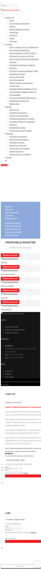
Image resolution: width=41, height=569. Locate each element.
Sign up (33, 532)
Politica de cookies (12, 333)
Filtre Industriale (11, 218)
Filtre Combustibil (11, 212)
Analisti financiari (16, 151)
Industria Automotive (18, 113)
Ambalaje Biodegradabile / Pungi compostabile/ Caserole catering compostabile (23, 92)
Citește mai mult (10, 255)
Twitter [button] (22, 460)
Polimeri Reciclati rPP (13, 223)
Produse (8, 44)
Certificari (13, 35)
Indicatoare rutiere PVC (19, 101)
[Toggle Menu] (2, 13)
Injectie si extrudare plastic (20, 131)
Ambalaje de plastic (17, 128)
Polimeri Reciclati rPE (13, 226)
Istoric (11, 21)
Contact (8, 157)
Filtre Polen (9, 215)
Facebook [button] (10, 460)
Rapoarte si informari (18, 146)
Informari (13, 41)
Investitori (9, 134)
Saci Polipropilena (16, 80)
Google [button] (16, 460)
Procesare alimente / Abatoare (22, 122)
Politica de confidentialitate (15, 330)
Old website (9, 377)
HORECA (13, 125)
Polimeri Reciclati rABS (13, 232)
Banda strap (14, 104)
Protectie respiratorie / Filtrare (21, 119)
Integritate (13, 32)
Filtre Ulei (8, 209)
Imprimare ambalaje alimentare (22, 98)
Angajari (8, 374)
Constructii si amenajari (18, 116)
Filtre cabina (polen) (8, 274)
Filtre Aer (8, 206)
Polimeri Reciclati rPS (13, 229)
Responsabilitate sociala (19, 29)
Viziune (12, 27)
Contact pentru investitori (20, 154)
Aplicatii (8, 107)
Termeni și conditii (11, 327)
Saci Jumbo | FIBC (16, 77)
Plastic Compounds (12, 235)
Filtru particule (6, 309)
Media (11, 38)
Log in (25, 473)
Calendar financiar (17, 143)
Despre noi (9, 18)
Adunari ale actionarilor (19, 140)
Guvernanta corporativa (19, 24)
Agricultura (14, 110)
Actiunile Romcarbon (18, 137)
